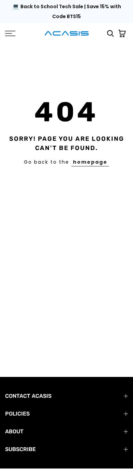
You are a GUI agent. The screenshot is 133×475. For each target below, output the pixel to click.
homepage (90, 162)
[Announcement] (66, 12)
